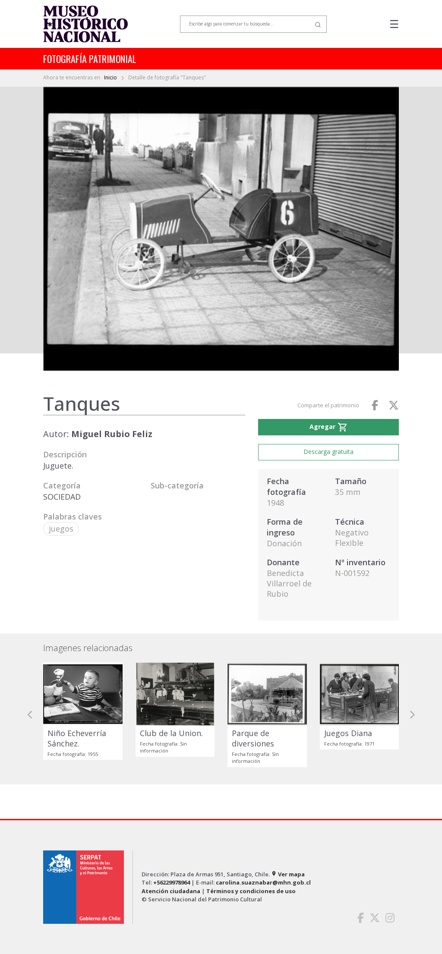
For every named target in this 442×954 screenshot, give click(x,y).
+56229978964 (171, 882)
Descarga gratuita (328, 451)
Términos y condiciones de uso (251, 891)
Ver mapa (288, 874)
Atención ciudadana (171, 891)
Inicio (111, 77)
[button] (30, 714)
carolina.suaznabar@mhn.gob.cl (263, 882)
